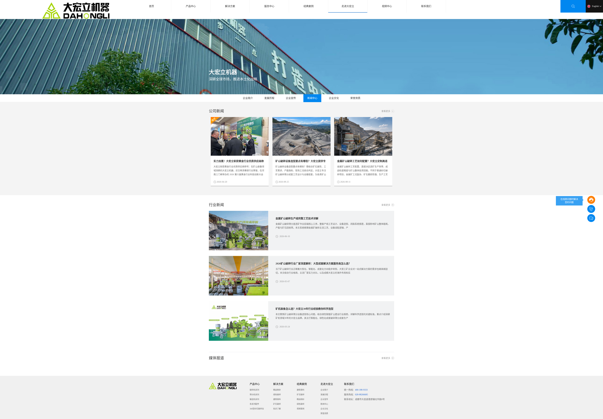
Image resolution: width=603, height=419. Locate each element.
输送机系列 (254, 399)
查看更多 (385, 111)
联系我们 (426, 6)
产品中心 (191, 6)
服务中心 (269, 6)
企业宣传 (291, 98)
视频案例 (300, 409)
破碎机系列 (254, 390)
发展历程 (269, 98)
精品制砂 (277, 390)
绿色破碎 (277, 395)
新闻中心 (312, 98)
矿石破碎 (277, 404)
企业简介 (248, 98)
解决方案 (230, 6)
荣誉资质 (355, 98)
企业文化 (334, 98)
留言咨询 (569, 217)
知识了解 (277, 409)
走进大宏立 (348, 6)
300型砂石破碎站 (257, 409)
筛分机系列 (254, 395)
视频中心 (387, 6)
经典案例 (309, 6)
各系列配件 (254, 404)
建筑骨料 (277, 399)
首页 (151, 6)
